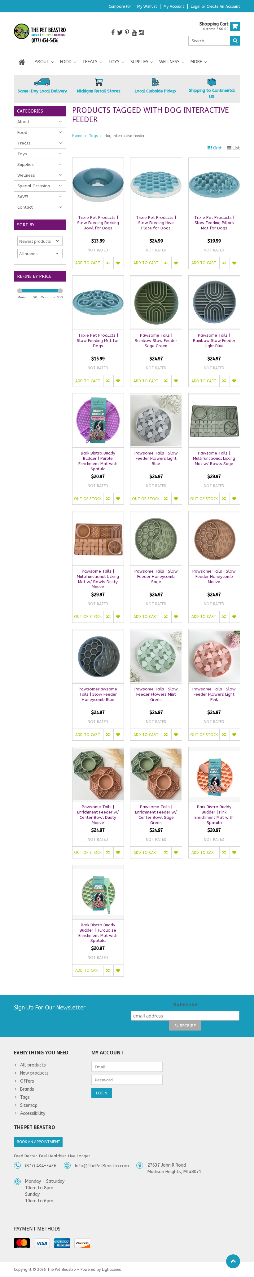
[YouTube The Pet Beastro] (134, 32)
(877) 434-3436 (40, 1165)
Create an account (223, 6)
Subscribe (185, 1004)
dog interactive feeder (124, 136)
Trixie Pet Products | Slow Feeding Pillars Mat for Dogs (214, 222)
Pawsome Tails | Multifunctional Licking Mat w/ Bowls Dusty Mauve (98, 579)
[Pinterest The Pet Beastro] (127, 32)
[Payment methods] (22, 1243)
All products (33, 1065)
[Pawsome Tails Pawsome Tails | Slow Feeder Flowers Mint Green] (156, 632)
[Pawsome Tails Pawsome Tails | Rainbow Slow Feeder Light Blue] (214, 279)
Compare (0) (120, 6)
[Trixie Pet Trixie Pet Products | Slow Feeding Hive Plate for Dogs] (156, 161)
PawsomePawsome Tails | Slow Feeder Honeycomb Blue (98, 694)
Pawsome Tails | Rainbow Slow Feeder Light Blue (214, 340)
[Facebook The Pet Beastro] (113, 32)
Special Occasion (33, 186)
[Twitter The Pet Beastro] (120, 32)
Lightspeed (111, 1269)
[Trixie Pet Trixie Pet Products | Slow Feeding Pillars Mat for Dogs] (214, 161)
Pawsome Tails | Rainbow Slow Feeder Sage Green (156, 340)
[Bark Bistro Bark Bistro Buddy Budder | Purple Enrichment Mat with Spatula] (98, 396)
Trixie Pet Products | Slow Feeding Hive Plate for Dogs (156, 222)
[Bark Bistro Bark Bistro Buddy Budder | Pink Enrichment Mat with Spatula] (214, 750)
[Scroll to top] (233, 1261)
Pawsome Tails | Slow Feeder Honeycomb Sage (156, 576)
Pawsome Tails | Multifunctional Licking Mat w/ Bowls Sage (214, 458)
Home (77, 136)
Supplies (139, 61)
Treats (90, 61)
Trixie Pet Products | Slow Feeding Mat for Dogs (98, 340)
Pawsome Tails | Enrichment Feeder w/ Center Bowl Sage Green (156, 815)
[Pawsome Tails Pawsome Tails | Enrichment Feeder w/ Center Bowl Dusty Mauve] (98, 750)
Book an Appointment (38, 1141)
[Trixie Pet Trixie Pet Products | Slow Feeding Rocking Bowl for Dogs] (98, 161)
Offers (27, 1081)
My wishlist (147, 6)
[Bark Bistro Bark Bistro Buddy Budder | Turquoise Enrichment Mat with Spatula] (98, 868)
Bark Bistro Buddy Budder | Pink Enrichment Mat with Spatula (214, 815)
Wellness (169, 61)
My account (174, 6)
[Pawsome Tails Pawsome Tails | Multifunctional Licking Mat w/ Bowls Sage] (214, 396)
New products (34, 1073)
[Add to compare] (108, 263)
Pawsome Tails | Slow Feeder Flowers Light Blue (156, 458)
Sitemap (28, 1105)
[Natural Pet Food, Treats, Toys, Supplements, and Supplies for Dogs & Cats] (40, 33)
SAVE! (22, 196)
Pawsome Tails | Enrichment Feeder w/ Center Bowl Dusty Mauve (98, 815)
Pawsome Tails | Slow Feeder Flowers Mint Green (156, 694)
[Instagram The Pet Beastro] (141, 32)
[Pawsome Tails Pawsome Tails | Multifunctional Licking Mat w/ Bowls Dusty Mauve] (98, 514)
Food (66, 61)
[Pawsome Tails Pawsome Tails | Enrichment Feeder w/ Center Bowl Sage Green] (156, 750)
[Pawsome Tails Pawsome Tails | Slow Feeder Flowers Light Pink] (214, 632)
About (42, 61)
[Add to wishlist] (118, 263)
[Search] (235, 41)
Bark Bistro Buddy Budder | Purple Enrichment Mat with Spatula (97, 461)
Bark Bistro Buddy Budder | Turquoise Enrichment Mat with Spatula (97, 933)
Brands (27, 1089)
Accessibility (32, 1113)
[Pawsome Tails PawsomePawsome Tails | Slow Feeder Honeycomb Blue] (98, 632)
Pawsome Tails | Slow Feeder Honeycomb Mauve (214, 576)
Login (196, 6)
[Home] (22, 62)
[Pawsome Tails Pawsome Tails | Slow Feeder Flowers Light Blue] (156, 396)
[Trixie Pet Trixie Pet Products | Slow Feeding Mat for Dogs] (98, 279)
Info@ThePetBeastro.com (102, 1165)
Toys (114, 61)
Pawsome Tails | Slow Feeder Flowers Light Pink (214, 694)
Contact (25, 207)
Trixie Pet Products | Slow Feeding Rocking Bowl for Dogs (98, 222)
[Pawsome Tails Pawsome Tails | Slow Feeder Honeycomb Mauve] (214, 514)
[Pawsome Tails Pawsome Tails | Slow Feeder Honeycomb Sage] (156, 514)
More (196, 61)
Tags (93, 136)
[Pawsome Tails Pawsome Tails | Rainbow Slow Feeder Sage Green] (156, 279)
